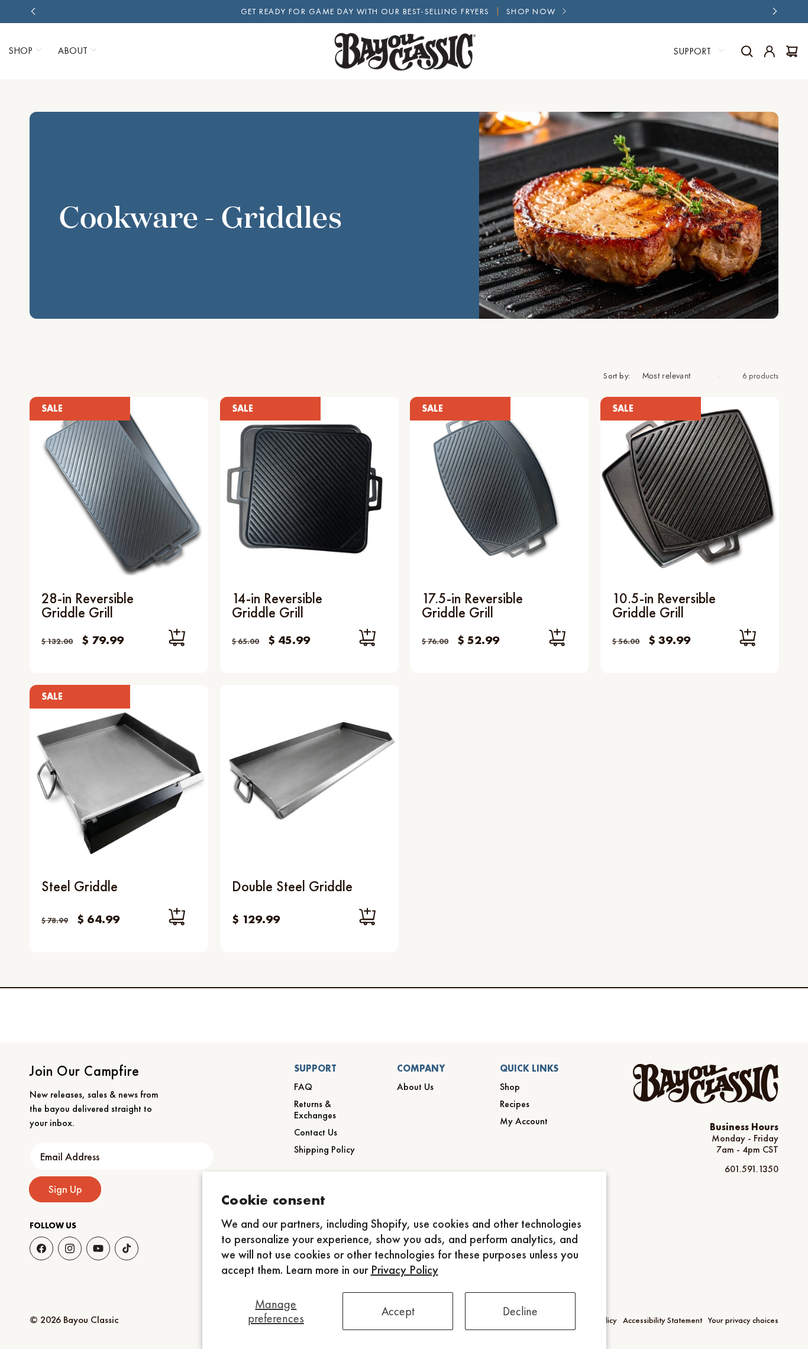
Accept (398, 1311)
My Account (524, 1121)
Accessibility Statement (662, 1320)
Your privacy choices (743, 1320)
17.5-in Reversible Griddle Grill (472, 605)
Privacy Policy (404, 1269)
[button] (76, 51)
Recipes (514, 1104)
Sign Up (65, 1189)
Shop (510, 1087)
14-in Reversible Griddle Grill (277, 605)
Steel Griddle (79, 886)
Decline (520, 1311)
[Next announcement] (774, 11)
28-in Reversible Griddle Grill (87, 605)
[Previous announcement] (33, 11)
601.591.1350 (751, 1169)
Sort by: (616, 375)
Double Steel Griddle (292, 886)
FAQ (303, 1087)
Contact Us (315, 1132)
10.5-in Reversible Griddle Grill (664, 605)
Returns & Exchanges (315, 1109)
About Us (415, 1087)
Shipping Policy (324, 1149)
